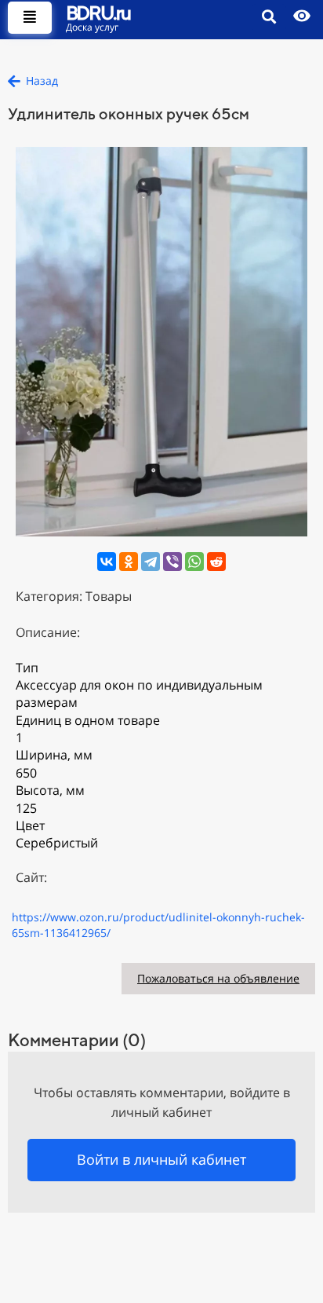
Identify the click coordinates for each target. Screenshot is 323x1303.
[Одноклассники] (128, 561)
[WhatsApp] (194, 561)
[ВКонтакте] (106, 561)
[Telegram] (150, 561)
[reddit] (216, 561)
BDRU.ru (98, 13)
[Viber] (172, 561)
